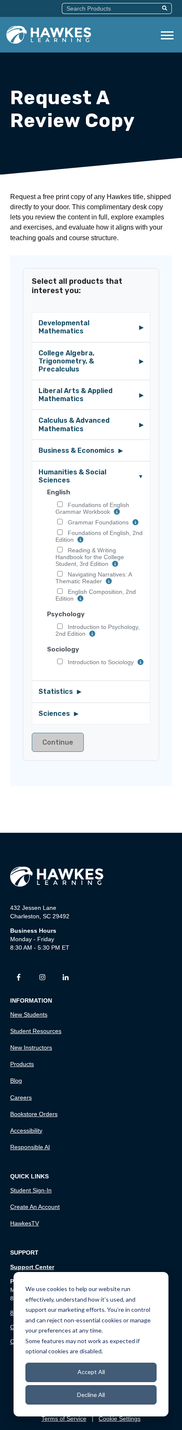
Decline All (91, 1394)
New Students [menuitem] (28, 1014)
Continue (57, 742)
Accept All (91, 1371)
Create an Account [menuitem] (35, 1206)
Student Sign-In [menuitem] (31, 1190)
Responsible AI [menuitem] (30, 1147)
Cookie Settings (120, 1418)
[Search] (166, 8)
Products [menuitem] (22, 1064)
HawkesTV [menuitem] (24, 1223)
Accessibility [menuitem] (26, 1130)
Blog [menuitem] (16, 1080)
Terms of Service (63, 1418)
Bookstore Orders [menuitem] (34, 1114)
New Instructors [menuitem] (31, 1047)
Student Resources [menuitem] (35, 1031)
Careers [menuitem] (21, 1097)
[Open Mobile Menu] (167, 34)
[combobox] (111, 8)
